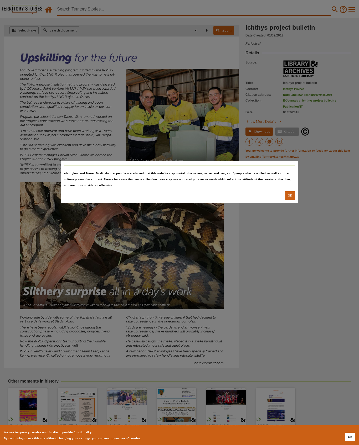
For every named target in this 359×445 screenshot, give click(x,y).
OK (290, 195)
